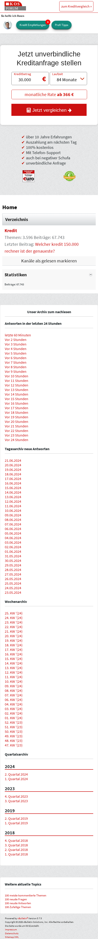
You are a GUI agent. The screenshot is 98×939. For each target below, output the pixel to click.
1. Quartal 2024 (16, 779)
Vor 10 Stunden (16, 376)
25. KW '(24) (14, 613)
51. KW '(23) (14, 727)
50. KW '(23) (14, 731)
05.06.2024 (13, 533)
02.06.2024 (13, 547)
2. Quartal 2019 (16, 818)
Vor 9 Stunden (15, 371)
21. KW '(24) (14, 631)
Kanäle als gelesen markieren (49, 261)
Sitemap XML (12, 937)
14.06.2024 (13, 492)
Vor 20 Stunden (16, 421)
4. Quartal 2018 (16, 840)
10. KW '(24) (14, 681)
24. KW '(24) (14, 617)
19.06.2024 (13, 469)
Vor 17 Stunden (16, 408)
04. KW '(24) (14, 704)
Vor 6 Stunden (15, 357)
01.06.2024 (13, 551)
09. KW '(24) (14, 686)
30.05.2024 (13, 560)
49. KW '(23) (14, 736)
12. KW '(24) (14, 672)
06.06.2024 (13, 528)
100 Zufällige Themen (18, 907)
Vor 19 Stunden (16, 417)
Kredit (11, 230)
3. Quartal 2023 (16, 801)
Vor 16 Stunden (16, 403)
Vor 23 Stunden (16, 435)
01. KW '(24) (14, 718)
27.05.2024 (13, 574)
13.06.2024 (13, 497)
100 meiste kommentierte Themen (25, 895)
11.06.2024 (13, 506)
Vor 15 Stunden (16, 398)
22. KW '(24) (14, 626)
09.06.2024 (13, 515)
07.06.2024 (13, 524)
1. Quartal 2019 (16, 823)
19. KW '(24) (14, 640)
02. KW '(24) (14, 713)
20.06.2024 (13, 465)
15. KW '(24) (14, 658)
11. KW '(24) (14, 677)
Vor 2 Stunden (15, 339)
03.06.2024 (13, 542)
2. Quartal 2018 (16, 849)
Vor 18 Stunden (16, 412)
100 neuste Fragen (16, 899)
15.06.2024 (13, 487)
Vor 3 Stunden (15, 344)
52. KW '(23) (14, 722)
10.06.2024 (13, 510)
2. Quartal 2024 (16, 774)
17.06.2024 (13, 478)
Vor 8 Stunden (15, 367)
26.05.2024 (13, 578)
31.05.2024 (13, 556)
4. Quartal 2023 (16, 796)
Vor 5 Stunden (15, 353)
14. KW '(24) (14, 663)
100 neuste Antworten (18, 903)
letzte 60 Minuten (18, 335)
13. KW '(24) (14, 667)
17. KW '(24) (14, 649)
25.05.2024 (13, 583)
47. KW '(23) (14, 745)
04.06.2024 (13, 537)
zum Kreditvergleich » (76, 6)
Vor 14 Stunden (16, 394)
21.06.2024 (13, 460)
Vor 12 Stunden (16, 385)
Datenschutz (11, 933)
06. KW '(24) (14, 699)
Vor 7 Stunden (15, 362)
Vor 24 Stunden (16, 439)
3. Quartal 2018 (16, 845)
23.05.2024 (13, 592)
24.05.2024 (13, 588)
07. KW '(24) (14, 695)
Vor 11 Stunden (16, 380)
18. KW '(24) (14, 645)
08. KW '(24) (14, 690)
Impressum (11, 929)
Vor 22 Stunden (16, 430)
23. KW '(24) (14, 622)
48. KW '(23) (14, 740)
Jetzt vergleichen (49, 110)
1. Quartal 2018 (16, 854)
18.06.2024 (13, 474)
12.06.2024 (13, 501)
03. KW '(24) (14, 708)
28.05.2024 (13, 569)
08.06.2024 (13, 519)
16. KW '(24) (14, 654)
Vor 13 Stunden (16, 389)
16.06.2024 (13, 483)
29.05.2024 (13, 565)
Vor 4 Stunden (15, 348)
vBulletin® (23, 918)
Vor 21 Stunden (16, 426)
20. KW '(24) (14, 636)
